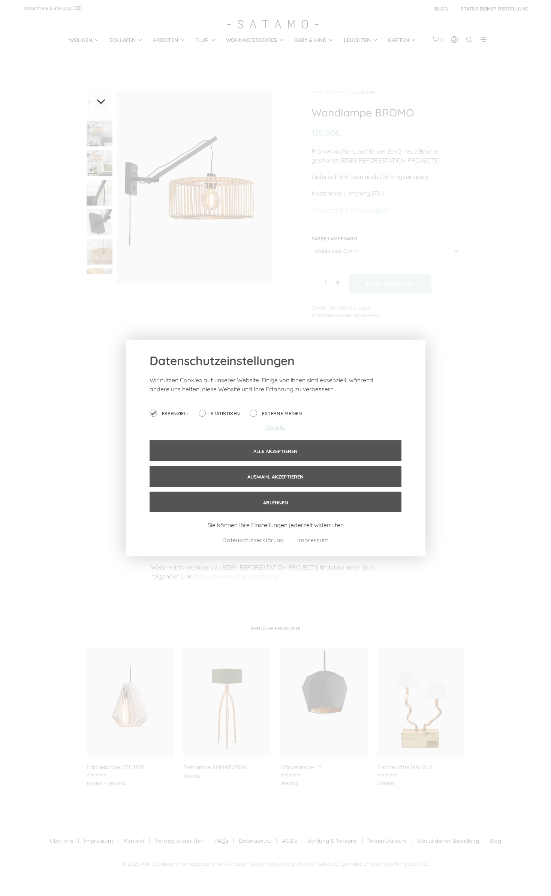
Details (275, 427)
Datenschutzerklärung (253, 540)
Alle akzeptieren (275, 451)
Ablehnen (275, 502)
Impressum (313, 540)
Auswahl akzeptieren (275, 477)
